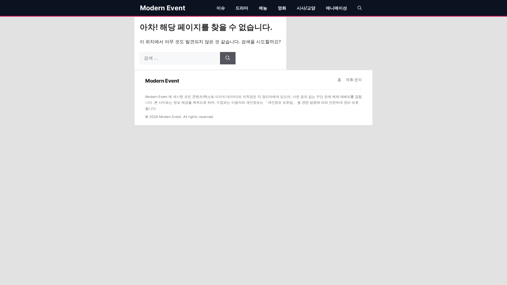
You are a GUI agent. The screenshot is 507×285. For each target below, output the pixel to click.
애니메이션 (336, 8)
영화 (282, 8)
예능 (263, 8)
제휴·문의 (354, 80)
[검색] (228, 58)
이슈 (221, 8)
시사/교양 (306, 8)
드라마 (242, 8)
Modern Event (162, 8)
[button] (359, 8)
